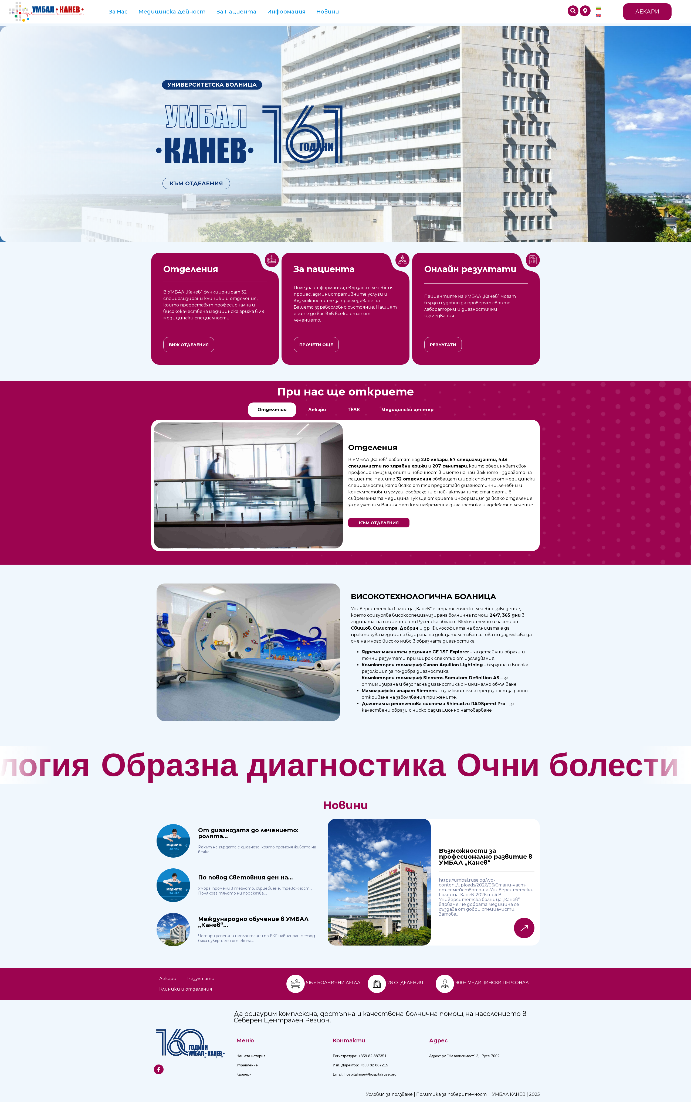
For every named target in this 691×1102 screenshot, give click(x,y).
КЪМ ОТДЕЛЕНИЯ (196, 183)
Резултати (201, 978)
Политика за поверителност (451, 1094)
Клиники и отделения (185, 989)
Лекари (168, 978)
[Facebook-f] (159, 1069)
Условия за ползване (389, 1094)
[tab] (272, 409)
